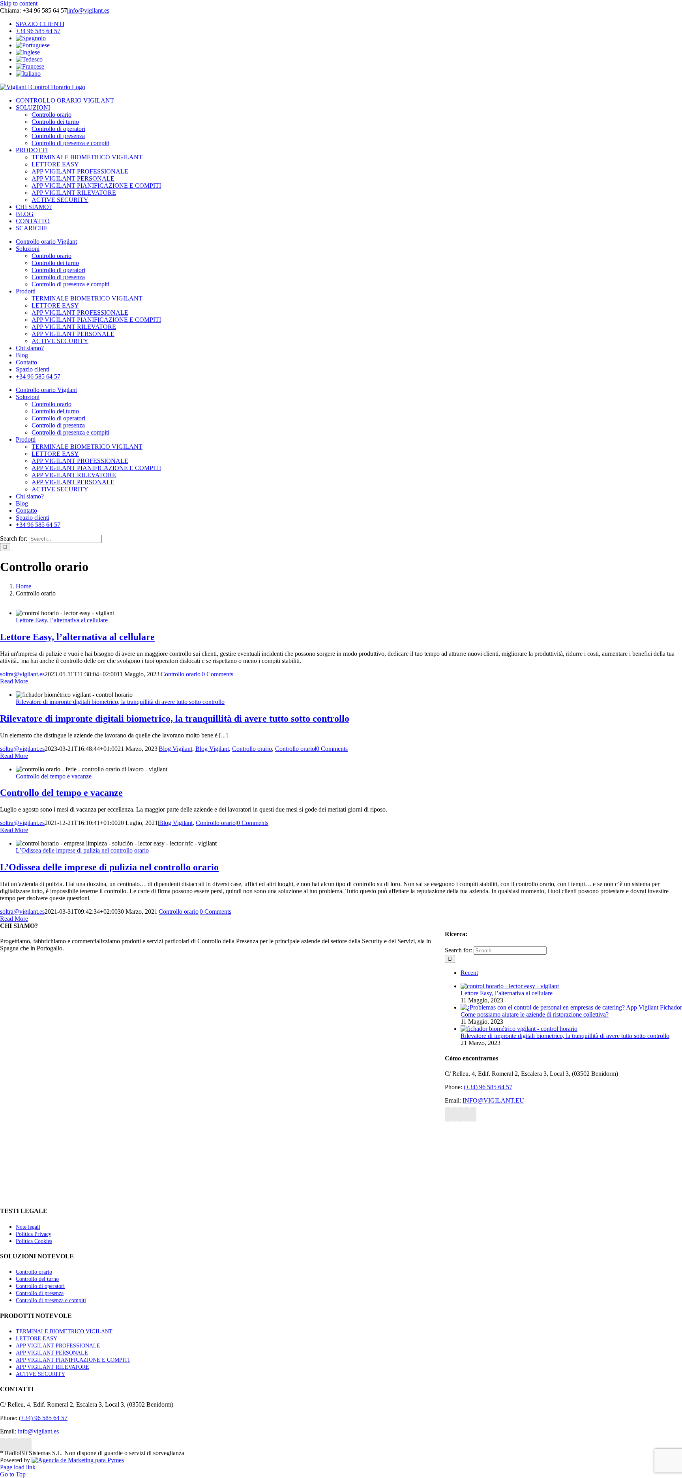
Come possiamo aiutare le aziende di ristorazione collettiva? (535, 1014)
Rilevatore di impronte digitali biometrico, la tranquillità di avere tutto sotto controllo (120, 701)
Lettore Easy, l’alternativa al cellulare (62, 620)
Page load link (18, 1467)
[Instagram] (467, 1114)
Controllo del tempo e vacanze (54, 776)
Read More (14, 681)
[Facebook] (448, 1114)
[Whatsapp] (473, 1114)
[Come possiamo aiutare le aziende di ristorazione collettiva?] (571, 1007)
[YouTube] (460, 1114)
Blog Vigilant (175, 748)
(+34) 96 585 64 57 (488, 1087)
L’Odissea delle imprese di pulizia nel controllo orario (82, 850)
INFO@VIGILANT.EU (493, 1100)
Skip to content (18, 3)
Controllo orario (180, 674)
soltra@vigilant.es (22, 674)
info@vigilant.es (88, 10)
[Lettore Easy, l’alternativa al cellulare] (510, 986)
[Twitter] (454, 1114)
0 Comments (217, 674)
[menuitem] (349, 38)
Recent (469, 972)
